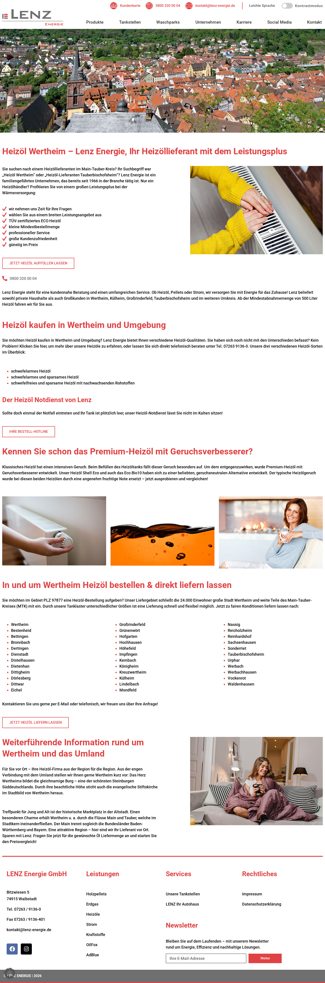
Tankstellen (130, 22)
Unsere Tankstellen (183, 894)
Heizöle (93, 914)
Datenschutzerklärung (261, 904)
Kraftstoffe (95, 934)
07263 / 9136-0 (27, 909)
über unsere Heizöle (83, 346)
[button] (9, 973)
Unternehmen (208, 22)
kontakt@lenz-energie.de (29, 929)
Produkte (94, 22)
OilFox (92, 944)
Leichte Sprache (262, 6)
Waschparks (168, 22)
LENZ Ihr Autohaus (182, 904)
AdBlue (92, 955)
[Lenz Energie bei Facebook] (12, 949)
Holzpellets (96, 894)
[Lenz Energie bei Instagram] (26, 949)
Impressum (252, 894)
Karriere (244, 22)
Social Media (279, 22)
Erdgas (92, 904)
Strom (91, 924)
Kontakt (314, 22)
